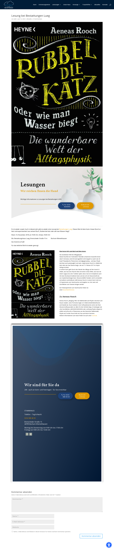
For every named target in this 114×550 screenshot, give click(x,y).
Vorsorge (75, 4)
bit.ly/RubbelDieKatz (68, 290)
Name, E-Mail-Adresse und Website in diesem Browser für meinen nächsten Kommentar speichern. (42, 531)
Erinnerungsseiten (44, 4)
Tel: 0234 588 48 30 (66, 396)
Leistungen (55, 4)
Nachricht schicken (86, 205)
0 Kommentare (37, 19)
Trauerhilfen (86, 4)
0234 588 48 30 (30, 418)
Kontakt (105, 4)
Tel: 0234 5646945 (67, 205)
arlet (15, 19)
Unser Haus (66, 4)
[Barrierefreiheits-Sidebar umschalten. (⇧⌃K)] (109, 545)
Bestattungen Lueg (65, 229)
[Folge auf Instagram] (30, 434)
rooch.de (94, 315)
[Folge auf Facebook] (27, 434)
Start (34, 4)
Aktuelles (97, 4)
